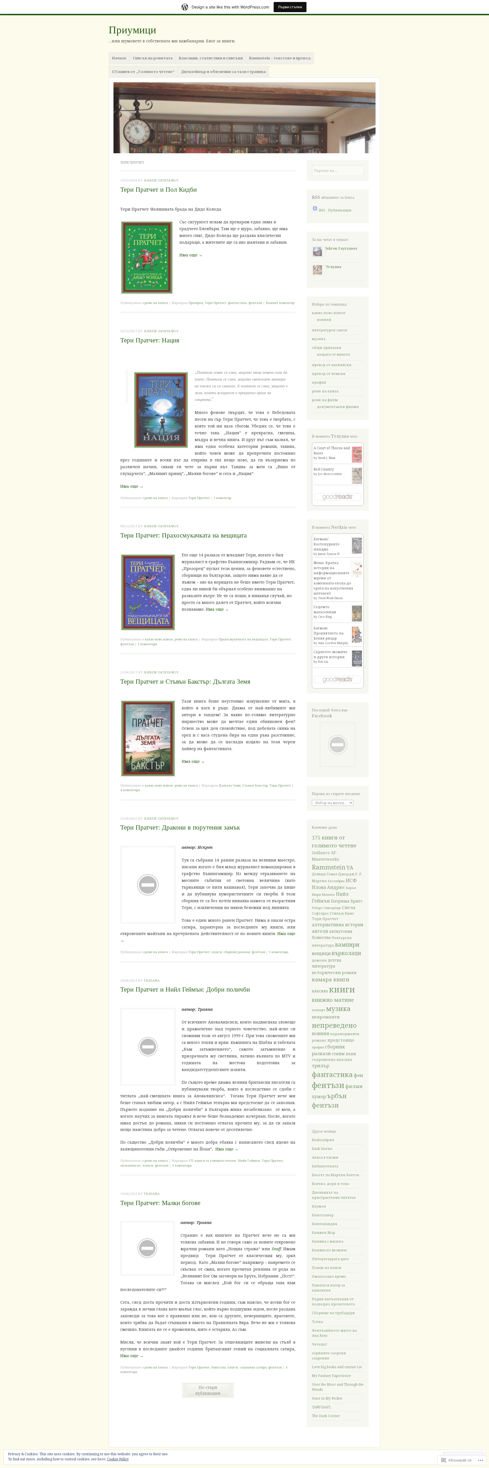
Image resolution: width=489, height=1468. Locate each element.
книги (216, 952)
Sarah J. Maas (326, 458)
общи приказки (326, 347)
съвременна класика (332, 1059)
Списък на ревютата (153, 58)
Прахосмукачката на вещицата (243, 639)
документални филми (338, 406)
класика (320, 991)
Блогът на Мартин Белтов (335, 1175)
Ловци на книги (327, 1267)
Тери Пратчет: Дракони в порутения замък (180, 827)
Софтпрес (320, 913)
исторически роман (334, 972)
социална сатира (253, 1367)
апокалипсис (130, 1165)
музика (318, 338)
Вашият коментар (280, 303)
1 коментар (222, 498)
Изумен (319, 1206)
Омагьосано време (329, 1276)
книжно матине (333, 999)
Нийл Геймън (249, 1160)
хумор (319, 1096)
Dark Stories (322, 1148)
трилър (320, 1065)
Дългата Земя (229, 785)
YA (349, 867)
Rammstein (329, 867)
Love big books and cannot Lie (337, 1367)
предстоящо (340, 1040)
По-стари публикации (207, 1390)
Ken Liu (323, 662)
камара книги (330, 979)
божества (218, 1367)
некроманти (326, 1017)
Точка (317, 1321)
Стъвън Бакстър (255, 785)
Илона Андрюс (328, 887)
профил (319, 382)
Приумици (132, 29)
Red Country (324, 469)
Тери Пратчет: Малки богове (160, 1203)
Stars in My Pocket (327, 1398)
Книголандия (324, 1223)
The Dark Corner (326, 1415)
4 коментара (130, 790)
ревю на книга (156, 303)
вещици (321, 953)
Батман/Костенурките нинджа (327, 544)
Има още (191, 255)
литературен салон (329, 330)
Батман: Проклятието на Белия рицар (329, 633)
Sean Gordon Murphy (333, 643)
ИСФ (351, 880)
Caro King (325, 617)
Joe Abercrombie (330, 474)
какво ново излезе (159, 639)
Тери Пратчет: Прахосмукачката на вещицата (183, 535)
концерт (318, 1010)
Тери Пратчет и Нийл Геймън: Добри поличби (185, 989)
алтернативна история (337, 925)
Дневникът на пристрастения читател (334, 1195)
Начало (119, 58)
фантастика (237, 303)
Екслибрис (336, 881)
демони (319, 960)
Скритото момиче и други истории (331, 654)
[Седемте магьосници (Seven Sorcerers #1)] (357, 621)
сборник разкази (237, 952)
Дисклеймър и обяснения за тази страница (223, 71)
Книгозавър (323, 1215)
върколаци (346, 953)
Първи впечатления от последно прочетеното (333, 1302)
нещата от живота (333, 354)
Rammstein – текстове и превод (280, 58)
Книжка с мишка (327, 1241)
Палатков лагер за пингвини (328, 1288)
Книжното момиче (329, 1250)
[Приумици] (244, 117)
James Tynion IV (329, 554)
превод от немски (329, 373)
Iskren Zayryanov (161, 180)
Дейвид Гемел (324, 874)
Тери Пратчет (215, 303)
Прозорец (195, 303)
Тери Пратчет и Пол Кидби (158, 189)
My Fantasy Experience (331, 1375)
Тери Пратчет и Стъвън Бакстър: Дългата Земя (185, 681)
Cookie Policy (118, 1459)
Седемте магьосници (325, 609)
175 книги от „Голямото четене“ (143, 71)
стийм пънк (344, 1053)
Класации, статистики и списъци (211, 58)
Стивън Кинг (342, 913)
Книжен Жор (323, 1232)
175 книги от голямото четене (212, 1160)
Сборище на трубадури (333, 1313)
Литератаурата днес (330, 1259)
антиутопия (340, 931)
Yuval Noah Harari (330, 598)
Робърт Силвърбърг (326, 908)
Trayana (152, 980)
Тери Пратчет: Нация (149, 340)
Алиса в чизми (325, 1157)
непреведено (334, 1025)
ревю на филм (325, 400)
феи (358, 1075)
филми (354, 1086)
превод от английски (331, 364)
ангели (320, 931)
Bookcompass (323, 1139)
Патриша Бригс (347, 901)
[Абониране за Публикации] (315, 210)
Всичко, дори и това (330, 1183)
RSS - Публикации (335, 210)
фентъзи (255, 303)
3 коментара (278, 952)
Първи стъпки (290, 7)
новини (324, 319)
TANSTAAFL (321, 1407)
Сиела (348, 907)
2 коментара (147, 644)
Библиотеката (325, 1166)
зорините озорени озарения (329, 1356)
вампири (347, 944)
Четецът (319, 1344)
